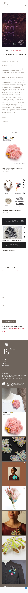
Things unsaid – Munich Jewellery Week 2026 (11, 210)
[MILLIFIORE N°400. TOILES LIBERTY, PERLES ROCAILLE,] (14, 523)
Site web (4, 312)
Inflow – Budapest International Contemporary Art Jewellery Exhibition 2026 (12, 169)
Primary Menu (21, 5)
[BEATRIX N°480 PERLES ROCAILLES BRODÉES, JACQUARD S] (14, 572)
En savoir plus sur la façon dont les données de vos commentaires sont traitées (13, 330)
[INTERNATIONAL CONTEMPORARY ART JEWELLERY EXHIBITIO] (14, 400)
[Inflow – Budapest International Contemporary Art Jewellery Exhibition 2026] (14, 150)
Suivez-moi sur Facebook (9, 586)
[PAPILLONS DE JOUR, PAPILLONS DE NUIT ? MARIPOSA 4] (14, 449)
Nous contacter (5, 365)
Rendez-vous (9, 50)
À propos (4, 363)
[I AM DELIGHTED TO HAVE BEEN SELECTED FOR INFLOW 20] (14, 424)
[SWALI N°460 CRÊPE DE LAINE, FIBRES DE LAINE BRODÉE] (14, 474)
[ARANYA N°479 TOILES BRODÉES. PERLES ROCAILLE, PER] (14, 548)
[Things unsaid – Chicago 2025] (14, 233)
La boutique (4, 361)
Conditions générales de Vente (9, 367)
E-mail (3, 305)
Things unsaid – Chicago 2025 (8, 250)
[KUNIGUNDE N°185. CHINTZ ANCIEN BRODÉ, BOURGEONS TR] (14, 498)
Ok (25, 587)
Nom (3, 297)
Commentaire (5, 277)
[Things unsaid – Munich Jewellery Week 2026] (14, 192)
